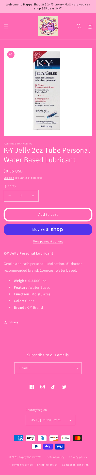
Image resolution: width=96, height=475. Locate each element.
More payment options (48, 241)
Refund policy (55, 457)
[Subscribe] (76, 368)
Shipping (9, 177)
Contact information (75, 464)
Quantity (10, 186)
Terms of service (22, 464)
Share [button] (13, 322)
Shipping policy (47, 464)
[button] (6, 26)
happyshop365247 (30, 457)
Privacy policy (78, 457)
